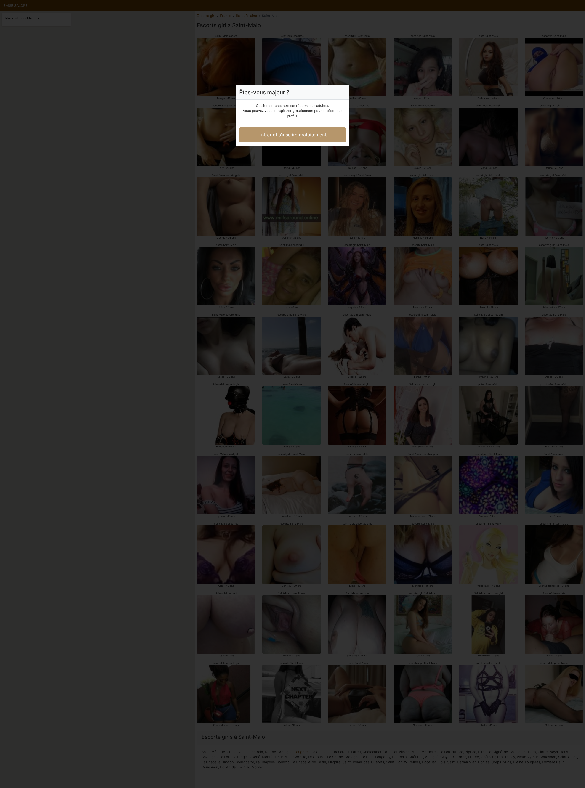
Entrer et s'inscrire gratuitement (292, 135)
